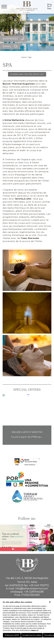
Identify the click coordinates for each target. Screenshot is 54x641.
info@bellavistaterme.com (31, 588)
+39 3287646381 (34, 591)
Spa (29, 57)
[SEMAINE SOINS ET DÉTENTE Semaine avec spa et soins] (27, 444)
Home (23, 57)
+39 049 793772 (39, 585)
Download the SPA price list (27, 74)
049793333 (16, 585)
